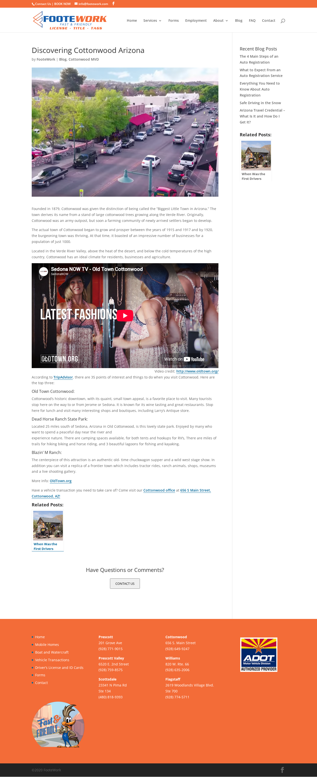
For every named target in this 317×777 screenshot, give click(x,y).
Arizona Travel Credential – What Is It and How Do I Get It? (262, 116)
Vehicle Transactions (52, 660)
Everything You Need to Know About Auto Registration (260, 89)
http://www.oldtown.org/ (197, 371)
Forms (173, 21)
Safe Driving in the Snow (260, 102)
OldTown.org (61, 480)
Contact (268, 21)
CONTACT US (124, 583)
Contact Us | (44, 4)
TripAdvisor (63, 377)
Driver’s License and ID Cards (59, 667)
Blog (238, 21)
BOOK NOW (62, 4)
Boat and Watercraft (52, 652)
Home (132, 21)
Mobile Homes (47, 644)
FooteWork (46, 59)
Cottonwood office (159, 490)
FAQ (252, 21)
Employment (196, 21)
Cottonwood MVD (84, 59)
